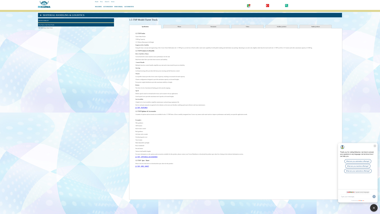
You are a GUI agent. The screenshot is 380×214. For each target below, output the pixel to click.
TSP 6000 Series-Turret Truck (45, 28)
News (101, 1)
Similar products (315, 26)
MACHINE (98, 6)
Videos (247, 26)
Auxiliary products (281, 26)
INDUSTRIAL (118, 6)
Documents (213, 26)
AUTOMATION (108, 6)
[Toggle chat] (374, 208)
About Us (107, 1)
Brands (96, 1)
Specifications (145, 26)
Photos (179, 26)
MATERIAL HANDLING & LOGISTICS (63, 15)
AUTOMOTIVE (129, 6)
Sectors (112, 1)
